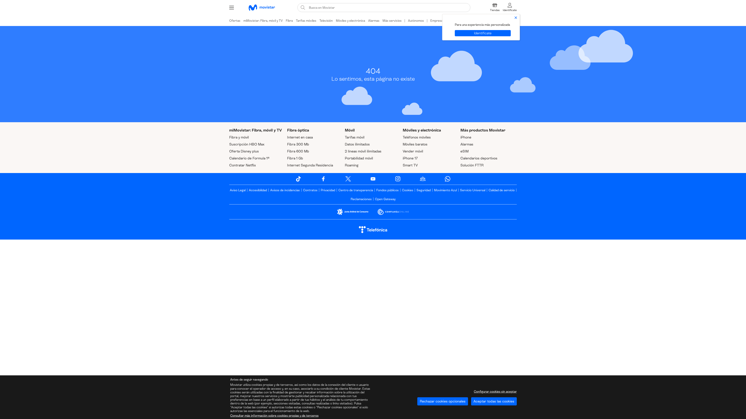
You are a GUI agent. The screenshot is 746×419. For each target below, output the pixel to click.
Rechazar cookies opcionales (442, 401)
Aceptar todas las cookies (493, 401)
